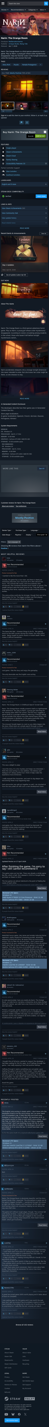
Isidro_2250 (11, 652)
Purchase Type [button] (21, 530)
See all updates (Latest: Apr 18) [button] (16, 275)
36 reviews (10, 987)
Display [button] (28, 535)
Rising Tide (23, 44)
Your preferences (21, 506)
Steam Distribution (11, 1364)
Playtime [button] (18, 535)
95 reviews (20, 920)
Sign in (3, 115)
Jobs (24, 1356)
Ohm (8, 846)
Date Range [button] (6, 535)
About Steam (9, 1353)
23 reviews (19, 560)
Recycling (25, 1364)
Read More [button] (42, 731)
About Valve (26, 1353)
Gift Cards (8, 1368)
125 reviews (19, 692)
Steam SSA (8, 1356)
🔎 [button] (45, 286)
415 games (10, 560)
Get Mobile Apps (12, 1420)
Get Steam (26, 1377)
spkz (8, 750)
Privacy (7, 1377)
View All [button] (43, 233)
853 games (10, 848)
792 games (10, 692)
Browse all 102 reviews (24, 1325)
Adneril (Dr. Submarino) (15, 985)
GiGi (8, 616)
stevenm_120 (12, 1046)
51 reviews (19, 848)
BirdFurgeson (11, 917)
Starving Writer (12, 690)
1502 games (10, 920)
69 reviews (10, 1048)
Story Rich (6, 65)
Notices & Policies (11, 1385)
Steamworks (9, 1360)
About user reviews (8, 506)
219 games (10, 812)
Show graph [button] (41, 535)
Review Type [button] (6, 530)
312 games (10, 752)
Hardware (25, 1360)
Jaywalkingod (12, 810)
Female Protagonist (29, 65)
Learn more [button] (41, 196)
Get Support (26, 1385)
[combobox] (26, 3)
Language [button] (34, 530)
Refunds (7, 1392)
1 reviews (9, 618)
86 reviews (19, 812)
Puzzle (16, 65)
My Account (26, 1388)
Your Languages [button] (13, 542)
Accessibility (9, 1381)
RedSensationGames (16, 41)
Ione (8, 558)
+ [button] (40, 65)
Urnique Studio (14, 44)
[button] (5, 9)
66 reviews (19, 752)
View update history (9, 218)
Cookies (7, 1388)
